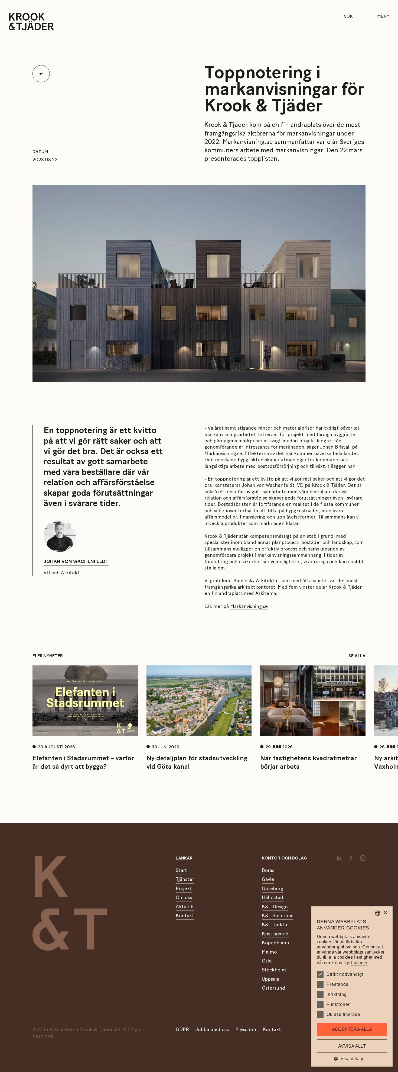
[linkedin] (339, 858)
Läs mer (359, 962)
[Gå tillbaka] (43, 73)
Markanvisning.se (249, 606)
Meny (383, 16)
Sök (348, 16)
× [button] (385, 913)
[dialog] (352, 986)
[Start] (15, 21)
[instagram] (363, 858)
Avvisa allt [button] (352, 1046)
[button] (352, 1058)
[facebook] (351, 858)
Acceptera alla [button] (352, 1029)
